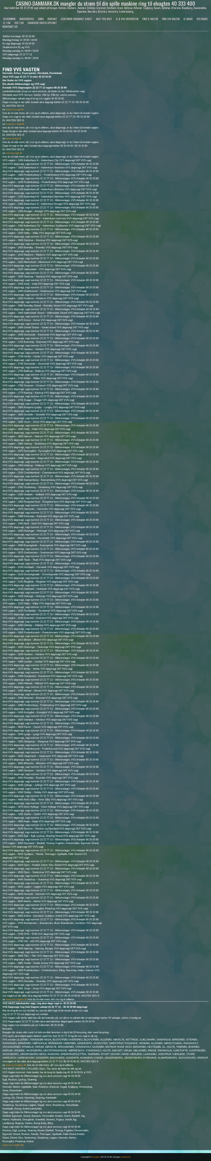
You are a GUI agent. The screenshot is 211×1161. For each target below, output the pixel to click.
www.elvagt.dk (13, 138)
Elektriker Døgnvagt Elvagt (76, 19)
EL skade (188, 19)
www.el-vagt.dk (14, 153)
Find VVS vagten (171, 19)
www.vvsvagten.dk (16, 1065)
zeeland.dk (125, 1157)
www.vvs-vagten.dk (16, 999)
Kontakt (52, 19)
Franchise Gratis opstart (42, 23)
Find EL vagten (150, 19)
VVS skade (202, 19)
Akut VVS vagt (104, 19)
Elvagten (96, 1157)
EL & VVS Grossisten (127, 19)
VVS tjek (19, 23)
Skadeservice (26, 19)
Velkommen (9, 19)
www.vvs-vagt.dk (15, 124)
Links (41, 19)
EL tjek (7, 23)
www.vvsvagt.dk (15, 109)
